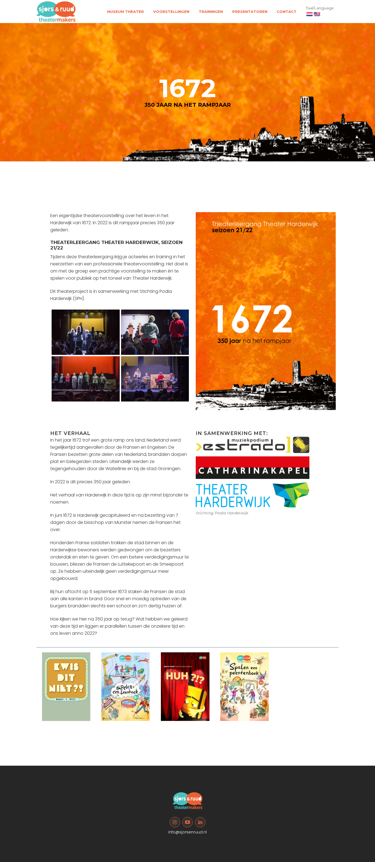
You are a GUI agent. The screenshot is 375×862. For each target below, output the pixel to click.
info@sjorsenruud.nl (187, 832)
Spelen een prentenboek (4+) (242, 725)
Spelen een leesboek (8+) (127, 725)
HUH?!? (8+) (176, 723)
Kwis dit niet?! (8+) (65, 723)
